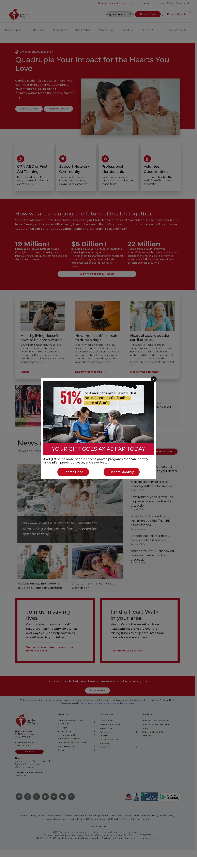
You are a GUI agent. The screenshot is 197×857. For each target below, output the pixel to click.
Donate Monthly (121, 472)
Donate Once (73, 472)
